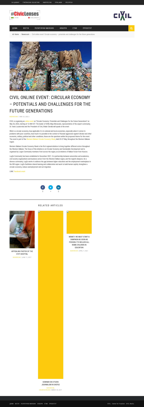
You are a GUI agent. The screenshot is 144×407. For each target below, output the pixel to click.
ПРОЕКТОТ (87, 28)
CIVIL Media (130, 404)
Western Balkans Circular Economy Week (41, 139)
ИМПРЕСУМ (47, 2)
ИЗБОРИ (63, 28)
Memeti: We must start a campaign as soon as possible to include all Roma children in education (79, 242)
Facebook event (19, 171)
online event (29, 121)
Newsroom (14, 116)
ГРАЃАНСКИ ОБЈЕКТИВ (31, 2)
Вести (26, 28)
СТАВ (75, 28)
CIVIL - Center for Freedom (116, 404)
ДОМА (14, 28)
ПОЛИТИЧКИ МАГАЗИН (44, 28)
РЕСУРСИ (69, 2)
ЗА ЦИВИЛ (15, 2)
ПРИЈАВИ (58, 2)
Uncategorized (44, 390)
